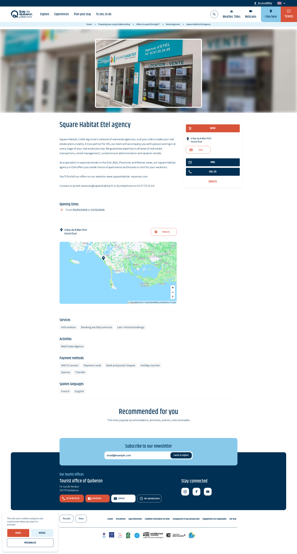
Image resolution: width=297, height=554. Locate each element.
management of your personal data (186, 519)
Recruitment (120, 519)
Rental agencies (173, 24)
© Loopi (172, 302)
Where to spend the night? (148, 24)
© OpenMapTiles (136, 302)
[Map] (118, 273)
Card (200, 150)
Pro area (66, 519)
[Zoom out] (172, 292)
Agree (18, 533)
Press (81, 519)
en (279, 3)
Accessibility (263, 3)
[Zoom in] (172, 287)
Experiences (61, 14)
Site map (232, 519)
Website (213, 182)
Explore (44, 14)
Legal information (135, 519)
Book (212, 128)
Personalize (30, 543)
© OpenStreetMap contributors (156, 302)
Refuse (42, 533)
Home (89, 24)
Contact (121, 498)
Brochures (96, 498)
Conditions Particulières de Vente (157, 519)
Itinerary (166, 232)
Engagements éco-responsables (214, 519)
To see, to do (103, 14)
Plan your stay (82, 14)
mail (213, 162)
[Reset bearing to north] (172, 297)
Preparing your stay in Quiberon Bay (114, 24)
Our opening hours (152, 498)
